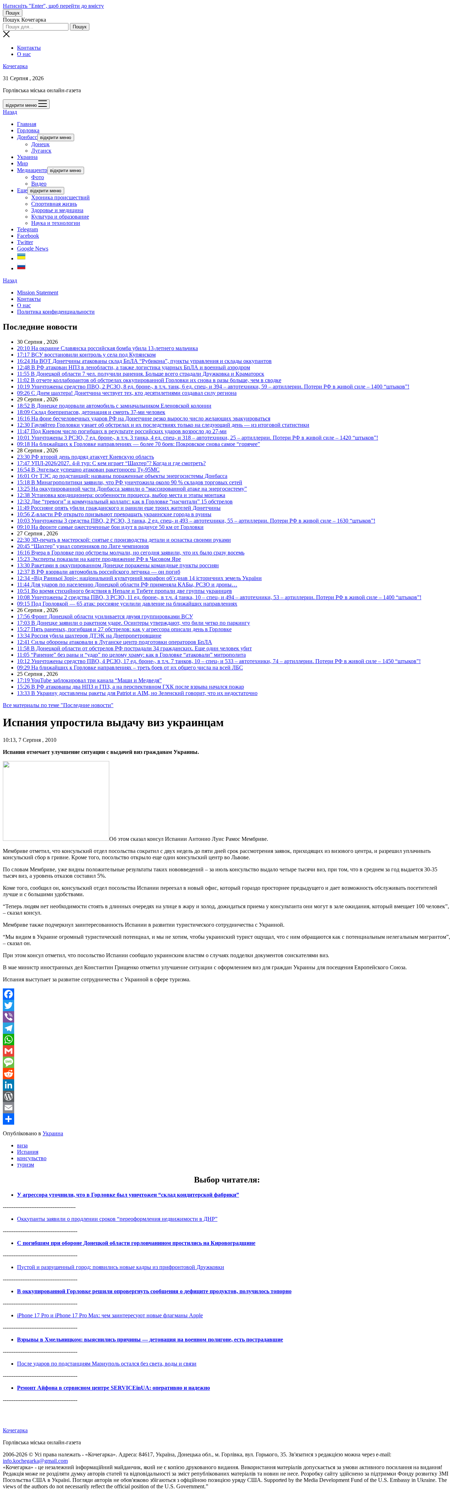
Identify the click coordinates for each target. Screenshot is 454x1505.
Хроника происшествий (60, 197)
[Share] (227, 1119)
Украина (27, 157)
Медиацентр (32, 170)
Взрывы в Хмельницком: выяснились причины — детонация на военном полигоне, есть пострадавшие (150, 1339)
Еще (22, 190)
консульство (31, 1158)
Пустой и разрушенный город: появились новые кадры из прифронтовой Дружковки (120, 1267)
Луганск (41, 151)
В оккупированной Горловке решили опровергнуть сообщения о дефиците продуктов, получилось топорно (154, 1291)
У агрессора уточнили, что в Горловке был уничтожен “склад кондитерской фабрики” (128, 1195)
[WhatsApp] (227, 1039)
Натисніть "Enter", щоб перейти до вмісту (53, 6)
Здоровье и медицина (57, 210)
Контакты (29, 48)
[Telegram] (227, 1028)
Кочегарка (15, 66)
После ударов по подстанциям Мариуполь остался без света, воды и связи (106, 1364)
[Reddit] (227, 1073)
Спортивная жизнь (54, 204)
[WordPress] (227, 1096)
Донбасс (27, 137)
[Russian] (21, 268)
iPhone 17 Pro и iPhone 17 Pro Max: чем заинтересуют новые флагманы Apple (110, 1315)
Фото (37, 177)
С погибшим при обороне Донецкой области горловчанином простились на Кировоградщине (136, 1243)
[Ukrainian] (21, 258)
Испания (27, 1152)
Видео (38, 184)
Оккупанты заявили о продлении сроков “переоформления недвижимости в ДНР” (117, 1219)
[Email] (227, 1107)
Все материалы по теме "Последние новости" (58, 705)
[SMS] (227, 1062)
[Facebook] (227, 994)
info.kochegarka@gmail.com (35, 1461)
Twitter (25, 242)
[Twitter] (227, 1005)
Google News (32, 249)
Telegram (27, 229)
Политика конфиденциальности (56, 312)
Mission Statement (37, 293)
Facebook (28, 236)
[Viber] (227, 1016)
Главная (26, 124)
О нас (24, 54)
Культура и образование (60, 217)
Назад (10, 112)
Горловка (28, 130)
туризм (25, 1165)
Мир (22, 163)
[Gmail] (227, 1051)
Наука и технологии (55, 223)
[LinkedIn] (227, 1085)
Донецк (40, 144)
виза (22, 1145)
